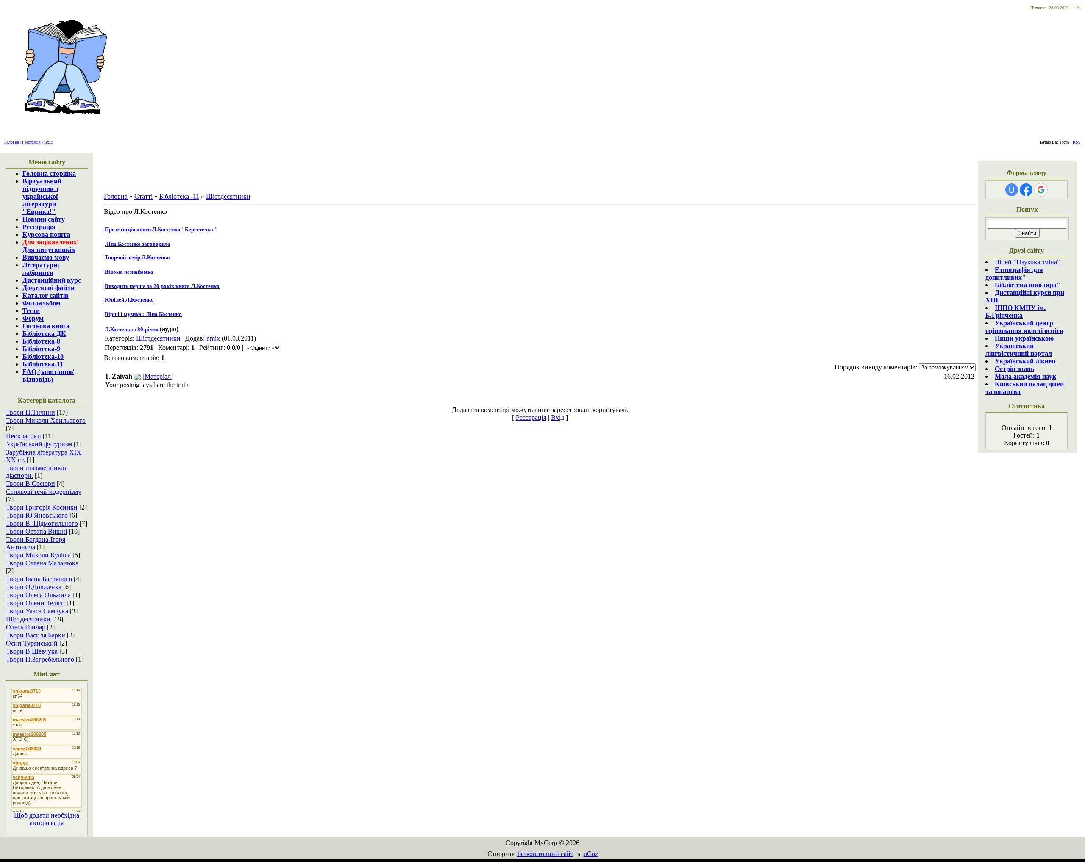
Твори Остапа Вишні (36, 531)
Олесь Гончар (25, 627)
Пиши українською (1024, 338)
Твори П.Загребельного (40, 659)
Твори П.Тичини (30, 412)
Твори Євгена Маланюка (42, 563)
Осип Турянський (32, 643)
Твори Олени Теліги (35, 603)
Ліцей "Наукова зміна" (1027, 262)
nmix (213, 338)
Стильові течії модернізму (43, 491)
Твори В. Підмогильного (42, 523)
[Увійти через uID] (1011, 189)
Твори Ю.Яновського (37, 515)
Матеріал (158, 376)
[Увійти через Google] (1041, 190)
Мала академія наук (1025, 376)
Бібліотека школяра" (1027, 284)
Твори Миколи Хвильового (46, 420)
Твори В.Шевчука (32, 651)
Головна (11, 142)
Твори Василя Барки (35, 635)
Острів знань (1014, 368)
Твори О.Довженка (33, 586)
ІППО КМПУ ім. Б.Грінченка (1015, 311)
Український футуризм (39, 444)
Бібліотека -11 (179, 196)
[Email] (137, 376)
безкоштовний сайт (545, 853)
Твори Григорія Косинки (42, 507)
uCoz (591, 853)
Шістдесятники (28, 619)
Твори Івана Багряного (39, 578)
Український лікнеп (1025, 361)
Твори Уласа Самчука (37, 611)
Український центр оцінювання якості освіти (1024, 326)
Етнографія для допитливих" (1014, 273)
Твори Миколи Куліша (38, 555)
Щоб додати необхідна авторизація (46, 819)
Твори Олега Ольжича (38, 595)
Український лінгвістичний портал (1018, 349)
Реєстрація (31, 142)
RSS (1077, 142)
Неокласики (23, 436)
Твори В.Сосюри (30, 483)
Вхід (48, 142)
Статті (143, 196)
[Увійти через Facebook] (1026, 189)
